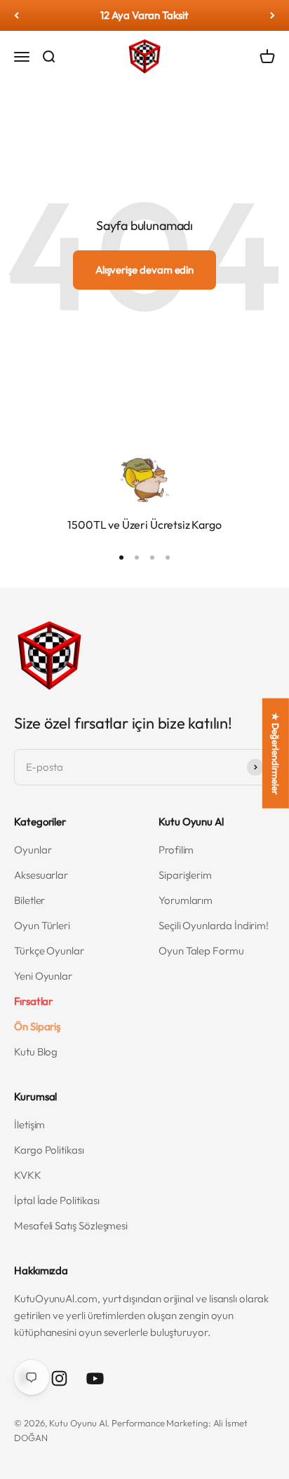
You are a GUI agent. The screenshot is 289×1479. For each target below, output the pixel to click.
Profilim (176, 849)
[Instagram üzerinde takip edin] (59, 1378)
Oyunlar (32, 849)
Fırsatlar (33, 1001)
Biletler (29, 900)
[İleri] (272, 15)
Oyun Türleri (42, 925)
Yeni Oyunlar (43, 975)
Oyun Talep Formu (201, 950)
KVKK (27, 1175)
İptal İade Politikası (56, 1200)
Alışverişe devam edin (144, 269)
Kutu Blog (36, 1051)
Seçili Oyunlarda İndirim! (214, 925)
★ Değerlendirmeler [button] (275, 753)
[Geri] (16, 15)
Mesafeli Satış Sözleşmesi (71, 1225)
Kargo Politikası (49, 1149)
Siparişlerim (185, 875)
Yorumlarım (186, 900)
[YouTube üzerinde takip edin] (95, 1378)
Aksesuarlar (41, 875)
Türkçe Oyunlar (49, 950)
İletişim (29, 1124)
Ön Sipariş (37, 1026)
